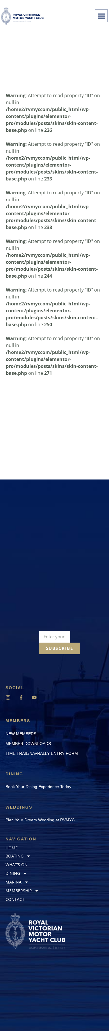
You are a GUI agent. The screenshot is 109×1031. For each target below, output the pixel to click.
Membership (19, 890)
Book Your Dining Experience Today (38, 786)
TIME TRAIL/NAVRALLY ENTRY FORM (42, 753)
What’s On (17, 864)
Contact (15, 899)
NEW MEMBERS (21, 733)
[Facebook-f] (21, 697)
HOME (12, 848)
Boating (15, 856)
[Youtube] (34, 697)
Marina (14, 882)
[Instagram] (8, 697)
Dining (13, 873)
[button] (101, 16)
